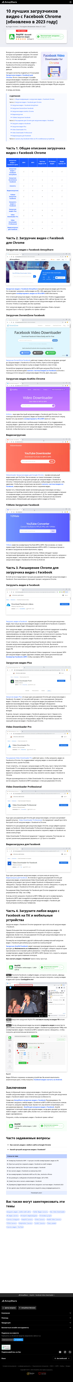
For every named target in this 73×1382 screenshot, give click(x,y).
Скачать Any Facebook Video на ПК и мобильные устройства (34, 139)
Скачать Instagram (13, 1219)
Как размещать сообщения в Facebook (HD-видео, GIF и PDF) (28, 1178)
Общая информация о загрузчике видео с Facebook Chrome (34, 99)
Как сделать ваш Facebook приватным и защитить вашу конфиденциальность (34, 1188)
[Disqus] (36, 1261)
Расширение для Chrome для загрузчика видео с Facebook (34, 120)
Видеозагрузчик (17, 114)
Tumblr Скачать (40, 1223)
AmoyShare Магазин (28, 1308)
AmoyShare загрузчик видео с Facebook (30, 1100)
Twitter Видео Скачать (40, 1212)
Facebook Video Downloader (44, 1295)
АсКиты (9, 414)
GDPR (56, 1366)
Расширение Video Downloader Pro (19, 758)
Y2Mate (9, 545)
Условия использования (9, 1366)
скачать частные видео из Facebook (41, 371)
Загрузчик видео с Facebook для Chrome (28, 102)
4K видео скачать (12, 1216)
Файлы (62, 1366)
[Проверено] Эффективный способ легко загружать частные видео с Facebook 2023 (36, 1184)
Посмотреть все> (36, 1193)
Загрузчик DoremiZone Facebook (22, 108)
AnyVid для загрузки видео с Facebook (39, 1107)
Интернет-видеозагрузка (29, 1216)
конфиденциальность (24, 1366)
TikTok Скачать (11, 1223)
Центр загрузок (10, 1308)
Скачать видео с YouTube (15, 1227)
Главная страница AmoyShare (9, 2)
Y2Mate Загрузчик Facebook (21, 117)
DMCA (52, 1366)
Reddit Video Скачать (54, 1219)
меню (70, 2)
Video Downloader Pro (19, 129)
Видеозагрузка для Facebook (21, 136)
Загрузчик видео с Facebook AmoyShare (25, 105)
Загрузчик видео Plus (19, 126)
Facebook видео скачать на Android (48, 1080)
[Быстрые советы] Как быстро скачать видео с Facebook (27, 1167)
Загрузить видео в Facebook (21, 123)
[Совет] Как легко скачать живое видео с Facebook (25, 1181)
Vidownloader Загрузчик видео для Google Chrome (25, 475)
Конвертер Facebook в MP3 (16, 657)
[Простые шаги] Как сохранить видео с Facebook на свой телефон (30, 1164)
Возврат (68, 1366)
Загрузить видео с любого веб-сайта (19, 1212)
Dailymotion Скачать (25, 1223)
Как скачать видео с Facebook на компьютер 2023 (25, 1171)
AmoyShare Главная (9, 1301)
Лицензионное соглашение (40, 1366)
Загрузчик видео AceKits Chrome (23, 111)
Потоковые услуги (45, 1216)
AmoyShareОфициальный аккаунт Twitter (69, 1352)
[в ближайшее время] (60, 1352)
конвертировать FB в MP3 (34, 419)
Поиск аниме (51, 1223)
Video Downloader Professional (22, 133)
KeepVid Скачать (27, 1219)
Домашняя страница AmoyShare (23, 1295)
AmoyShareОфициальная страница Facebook (65, 1352)
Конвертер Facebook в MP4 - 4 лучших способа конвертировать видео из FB (33, 1161)
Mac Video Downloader (57, 1212)
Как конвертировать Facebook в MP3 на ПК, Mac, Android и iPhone (30, 1174)
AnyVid (32, 1295)
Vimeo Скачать (40, 1219)
